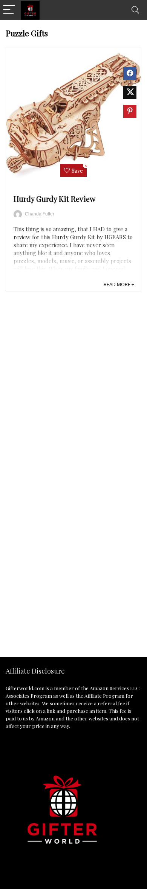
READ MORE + (119, 284)
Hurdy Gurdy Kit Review (54, 199)
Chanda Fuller (39, 214)
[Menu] (9, 10)
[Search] (135, 10)
